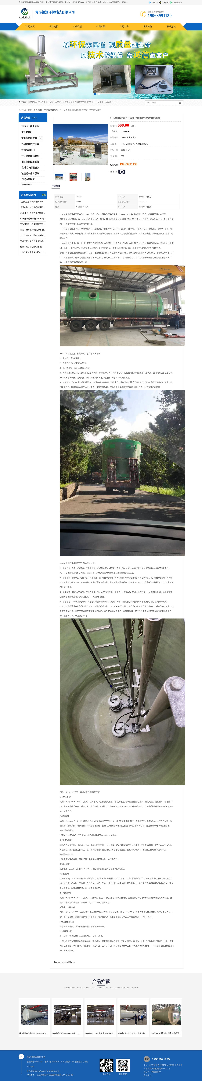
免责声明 (51, 1075)
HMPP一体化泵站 (30, 126)
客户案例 (147, 26)
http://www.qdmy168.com (64, 962)
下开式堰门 (26, 132)
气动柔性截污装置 (30, 144)
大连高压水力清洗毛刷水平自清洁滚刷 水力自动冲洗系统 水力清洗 (33, 202)
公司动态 (124, 26)
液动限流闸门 (28, 150)
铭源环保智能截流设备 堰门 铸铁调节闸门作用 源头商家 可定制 (33, 247)
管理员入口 (60, 1075)
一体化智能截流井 (52, 110)
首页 (30, 110)
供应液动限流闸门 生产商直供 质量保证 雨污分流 (135, 1033)
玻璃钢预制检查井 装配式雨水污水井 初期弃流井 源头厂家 (33, 213)
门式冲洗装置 (28, 179)
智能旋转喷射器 (29, 138)
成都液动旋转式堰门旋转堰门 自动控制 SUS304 (33, 207)
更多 (44, 195)
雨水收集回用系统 (30, 162)
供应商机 (53, 26)
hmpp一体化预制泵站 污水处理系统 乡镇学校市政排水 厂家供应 (33, 230)
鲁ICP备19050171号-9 (53, 1062)
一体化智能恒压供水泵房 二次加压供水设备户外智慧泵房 (33, 252)
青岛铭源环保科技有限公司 (73, 1062)
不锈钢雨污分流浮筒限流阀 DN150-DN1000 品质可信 (33, 224)
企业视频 (77, 26)
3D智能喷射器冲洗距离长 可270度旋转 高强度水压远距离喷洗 (33, 219)
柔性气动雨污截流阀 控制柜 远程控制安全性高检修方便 (33, 235)
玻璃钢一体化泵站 (30, 173)
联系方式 (171, 26)
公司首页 (30, 26)
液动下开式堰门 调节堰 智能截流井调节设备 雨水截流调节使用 (107, 1033)
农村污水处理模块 (30, 167)
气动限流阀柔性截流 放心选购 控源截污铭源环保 (33, 241)
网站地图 (69, 1075)
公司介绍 (100, 26)
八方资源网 (42, 1075)
